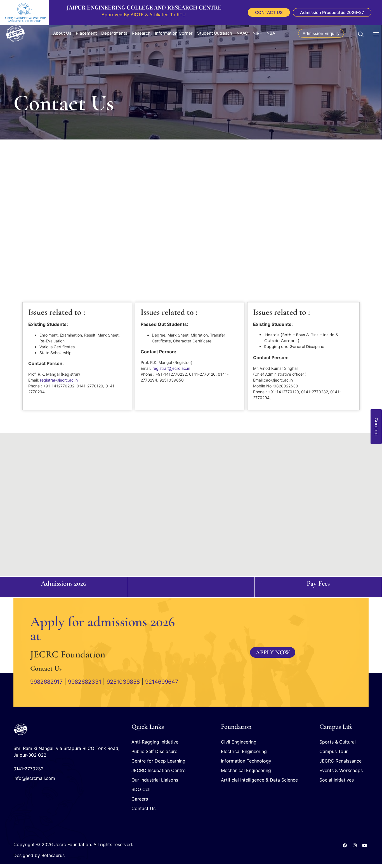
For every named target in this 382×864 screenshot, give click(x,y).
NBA (271, 33)
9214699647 (161, 681)
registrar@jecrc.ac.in (59, 380)
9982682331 (84, 681)
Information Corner (174, 33)
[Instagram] (354, 845)
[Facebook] (345, 845)
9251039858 (123, 681)
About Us (62, 33)
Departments (114, 33)
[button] (363, 33)
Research (141, 33)
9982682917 (46, 681)
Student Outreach (214, 33)
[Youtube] (364, 845)
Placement (86, 33)
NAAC (242, 33)
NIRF (257, 33)
